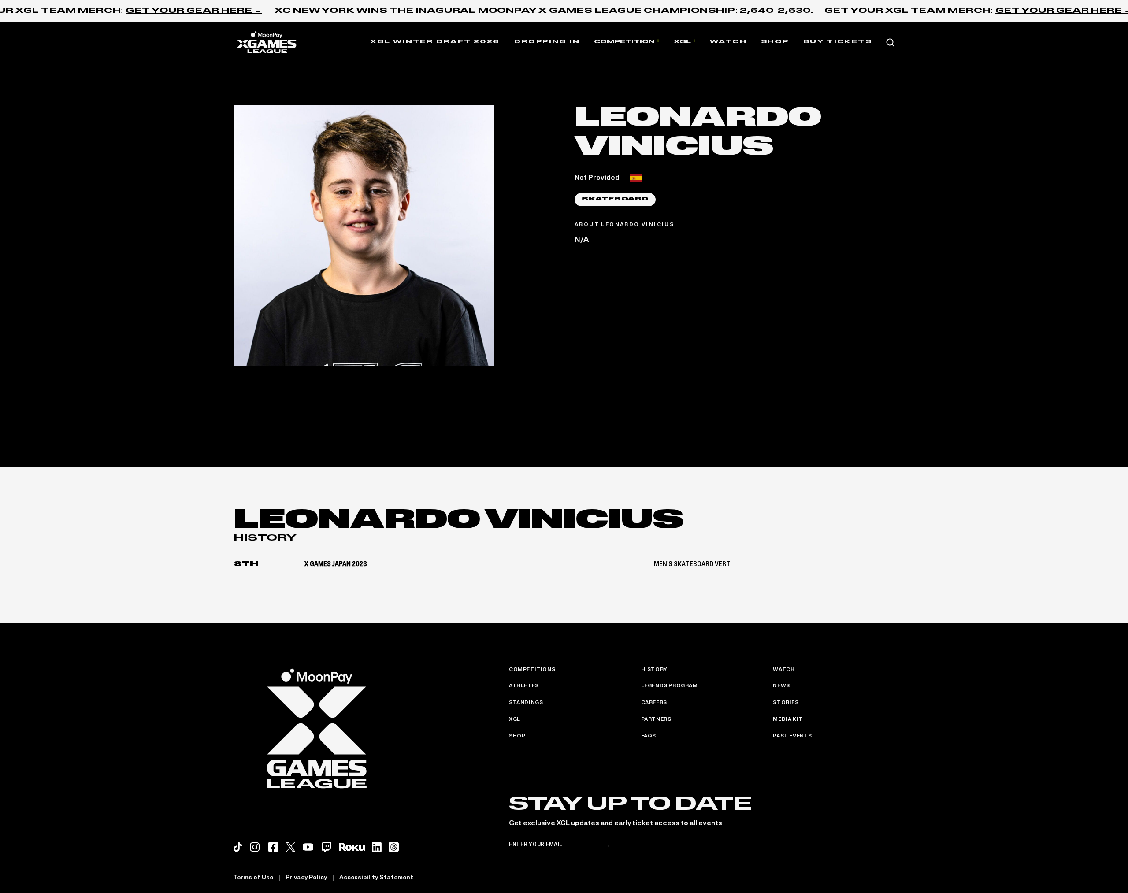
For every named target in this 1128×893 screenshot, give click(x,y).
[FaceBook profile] (273, 846)
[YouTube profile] (308, 846)
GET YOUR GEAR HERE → (194, 11)
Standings (526, 702)
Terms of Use (253, 877)
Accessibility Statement (376, 877)
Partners (656, 719)
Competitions (532, 669)
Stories (785, 702)
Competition (624, 41)
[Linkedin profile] (377, 847)
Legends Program (669, 686)
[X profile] (290, 847)
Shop (775, 41)
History (654, 669)
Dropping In (547, 41)
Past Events (792, 736)
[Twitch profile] (326, 846)
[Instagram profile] (254, 846)
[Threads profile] (394, 847)
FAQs (648, 736)
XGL (682, 41)
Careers (654, 702)
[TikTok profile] (238, 847)
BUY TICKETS (837, 41)
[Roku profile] (352, 847)
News (781, 686)
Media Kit (787, 719)
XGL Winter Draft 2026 (435, 41)
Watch (728, 41)
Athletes (524, 686)
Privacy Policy (306, 877)
